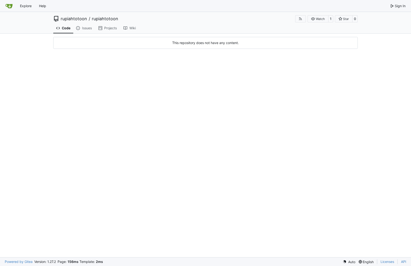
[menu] (349, 262)
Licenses (387, 262)
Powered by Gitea (19, 262)
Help (42, 6)
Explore (26, 6)
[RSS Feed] (300, 18)
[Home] (9, 6)
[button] (318, 18)
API (403, 262)
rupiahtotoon (74, 18)
